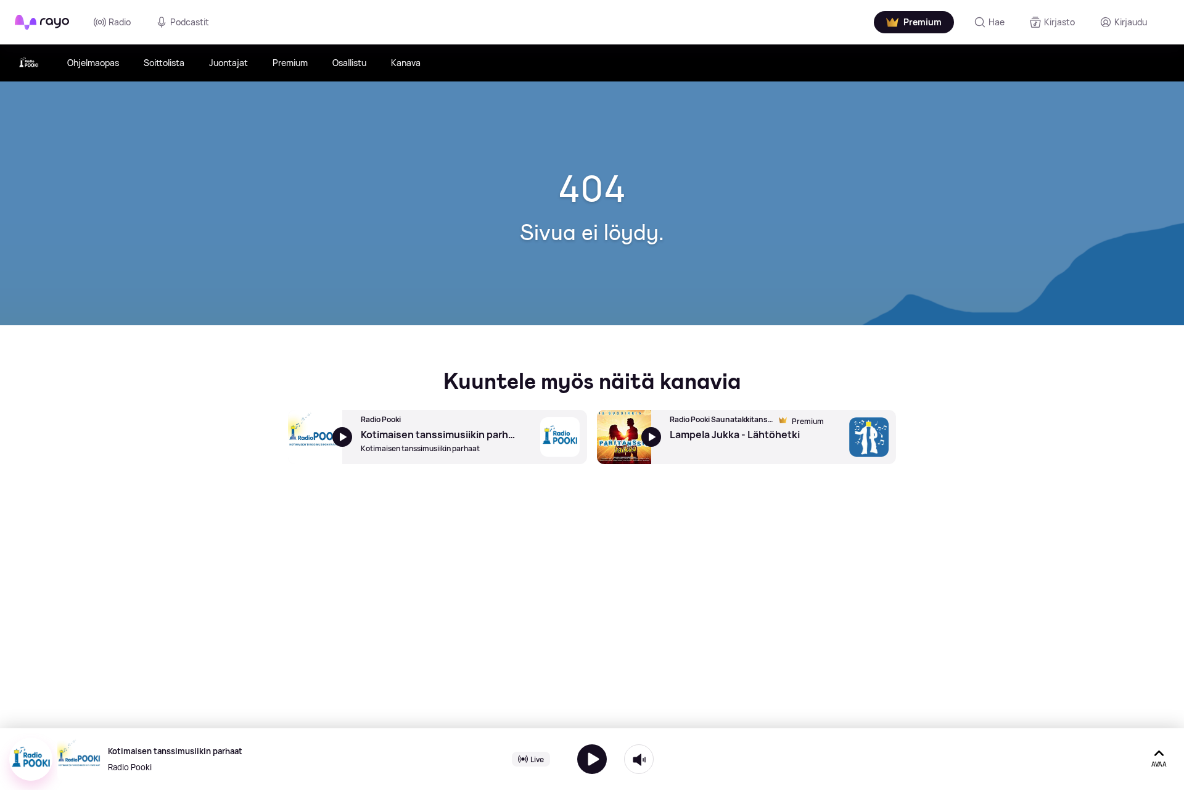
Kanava (406, 63)
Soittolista (164, 63)
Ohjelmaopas (93, 63)
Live (537, 759)
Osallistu (349, 63)
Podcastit (189, 22)
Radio (120, 22)
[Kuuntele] (592, 759)
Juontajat (228, 63)
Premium (290, 63)
